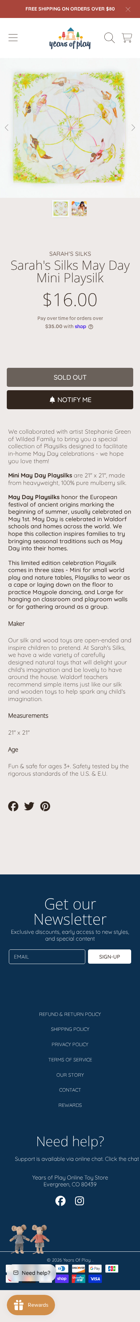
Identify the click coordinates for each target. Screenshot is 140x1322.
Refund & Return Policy (70, 1014)
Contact (70, 1090)
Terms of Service (70, 1060)
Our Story (70, 1075)
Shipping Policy (70, 1029)
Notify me (74, 399)
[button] (13, 38)
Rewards (70, 1105)
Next (133, 128)
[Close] (128, 9)
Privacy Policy (70, 1044)
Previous (7, 128)
